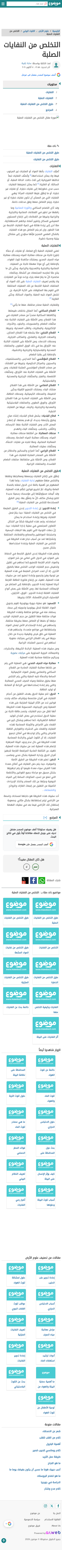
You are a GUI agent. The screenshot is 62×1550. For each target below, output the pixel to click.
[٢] (38, 183)
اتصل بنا (56, 1513)
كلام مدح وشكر (52, 1488)
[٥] (18, 501)
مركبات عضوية (18, 653)
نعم (35, 866)
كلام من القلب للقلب (49, 1437)
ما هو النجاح (54, 1463)
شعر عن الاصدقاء (51, 1431)
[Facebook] (58, 1505)
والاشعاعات (50, 790)
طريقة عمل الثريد (51, 1456)
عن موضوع (35, 1513)
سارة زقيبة (26, 63)
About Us (56, 1526)
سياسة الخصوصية (32, 1519)
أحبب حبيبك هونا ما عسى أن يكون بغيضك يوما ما (34, 1469)
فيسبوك (33, 880)
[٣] (50, 298)
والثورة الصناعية (23, 207)
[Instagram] (45, 1505)
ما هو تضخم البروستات (48, 1476)
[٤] (11, 304)
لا (26, 866)
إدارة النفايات (28, 480)
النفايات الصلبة (33, 281)
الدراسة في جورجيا (50, 1482)
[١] (30, 175)
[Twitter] (51, 1505)
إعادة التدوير (31, 508)
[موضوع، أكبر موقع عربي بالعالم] (54, 4)
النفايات (49, 171)
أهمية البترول (53, 1444)
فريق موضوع (34, 1526)
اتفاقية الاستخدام (52, 1519)
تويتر (25, 880)
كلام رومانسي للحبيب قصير (46, 1450)
